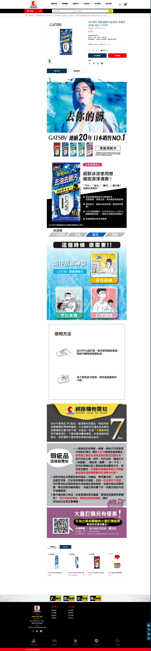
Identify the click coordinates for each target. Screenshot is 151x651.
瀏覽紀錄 (65, 547)
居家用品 (70, 15)
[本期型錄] (149, 638)
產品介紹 (31, 15)
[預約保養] (149, 634)
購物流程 (71, 613)
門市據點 (54, 613)
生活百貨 (64, 15)
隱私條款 (54, 615)
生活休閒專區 (56, 15)
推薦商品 (53, 547)
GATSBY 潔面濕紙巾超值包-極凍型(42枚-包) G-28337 (96, 573)
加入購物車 (97, 55)
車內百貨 (49, 15)
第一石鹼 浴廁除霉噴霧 (115, 572)
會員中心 (71, 618)
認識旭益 (54, 610)
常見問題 (71, 615)
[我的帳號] (119, 5)
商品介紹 (57, 71)
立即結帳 (117, 55)
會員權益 (54, 618)
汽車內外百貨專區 (40, 15)
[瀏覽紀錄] (149, 629)
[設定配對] (149, 625)
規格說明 (77, 71)
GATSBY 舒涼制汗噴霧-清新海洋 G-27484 (76, 573)
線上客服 (71, 610)
